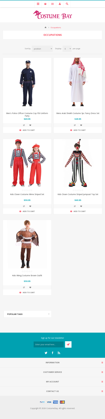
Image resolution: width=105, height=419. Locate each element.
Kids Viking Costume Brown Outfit (27, 275)
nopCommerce (58, 411)
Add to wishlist (30, 125)
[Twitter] (46, 353)
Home (45, 27)
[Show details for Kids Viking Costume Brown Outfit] (27, 244)
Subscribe (68, 344)
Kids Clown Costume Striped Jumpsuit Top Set (78, 194)
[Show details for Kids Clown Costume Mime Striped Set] (27, 163)
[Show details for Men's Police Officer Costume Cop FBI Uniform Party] (27, 82)
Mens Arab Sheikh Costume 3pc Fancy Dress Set (77, 113)
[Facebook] (52, 353)
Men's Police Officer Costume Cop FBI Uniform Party (27, 114)
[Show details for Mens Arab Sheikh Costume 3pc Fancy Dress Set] (78, 82)
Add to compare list (24, 125)
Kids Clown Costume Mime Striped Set (27, 194)
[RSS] (59, 353)
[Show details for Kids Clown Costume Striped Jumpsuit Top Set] (78, 163)
